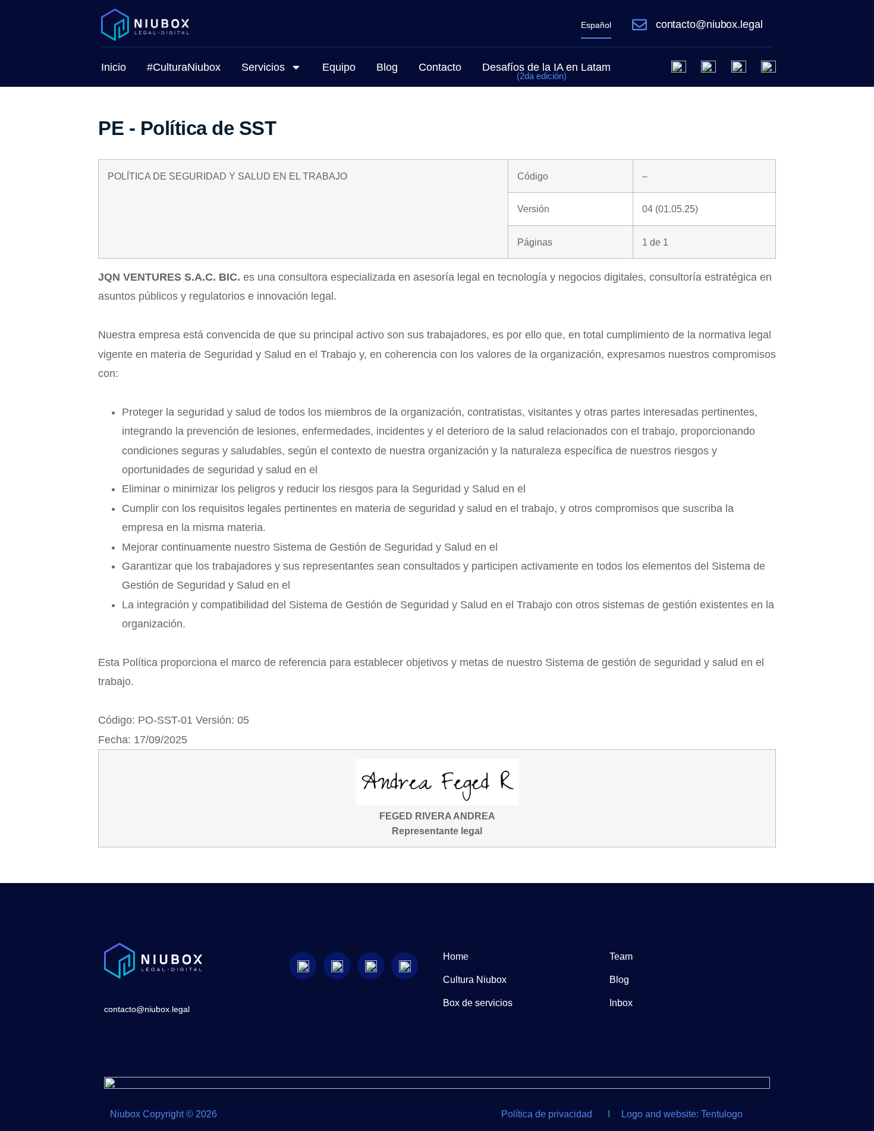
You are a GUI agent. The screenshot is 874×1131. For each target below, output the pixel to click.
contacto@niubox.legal (709, 24)
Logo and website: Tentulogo (682, 1114)
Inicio (113, 67)
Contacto (440, 67)
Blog (387, 67)
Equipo (339, 67)
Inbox (621, 1003)
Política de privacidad (546, 1114)
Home (456, 956)
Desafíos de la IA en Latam (546, 71)
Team (621, 956)
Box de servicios (478, 1003)
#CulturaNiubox (184, 67)
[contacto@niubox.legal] (639, 24)
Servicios (263, 67)
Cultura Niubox (475, 980)
